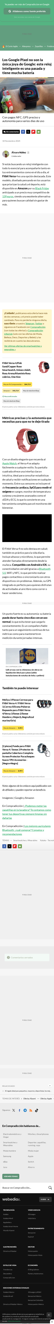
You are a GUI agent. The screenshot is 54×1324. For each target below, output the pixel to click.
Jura (5, 1167)
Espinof (31, 1237)
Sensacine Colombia (35, 1300)
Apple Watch (9, 463)
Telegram (29, 323)
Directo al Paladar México (12, 1304)
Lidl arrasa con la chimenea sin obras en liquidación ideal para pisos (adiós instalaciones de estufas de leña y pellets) (25, 672)
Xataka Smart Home (10, 1226)
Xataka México (8, 1292)
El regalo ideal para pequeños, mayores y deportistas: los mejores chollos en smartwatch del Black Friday (28, 1091)
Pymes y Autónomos (35, 1274)
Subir (43, 1199)
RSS (31, 1110)
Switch (31, 1161)
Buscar (50, 1187)
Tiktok (36, 1110)
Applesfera (7, 1222)
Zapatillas (39, 46)
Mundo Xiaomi (8, 1230)
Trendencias (7, 1269)
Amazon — (11, 391)
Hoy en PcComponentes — (17, 384)
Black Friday (42, 188)
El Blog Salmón (33, 1269)
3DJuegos (31, 1214)
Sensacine (31, 1233)
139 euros (7, 196)
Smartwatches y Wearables (25, 840)
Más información (14, 1321)
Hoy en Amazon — (13, 728)
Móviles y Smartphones (38, 1134)
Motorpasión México (36, 1304)
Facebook (23, 132)
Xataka (5, 1214)
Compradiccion (9, 1278)
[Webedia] (11, 1201)
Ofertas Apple (46, 1098)
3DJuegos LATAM (34, 1292)
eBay (5, 1161)
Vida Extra (32, 1218)
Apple (30, 1156)
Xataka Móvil (8, 1218)
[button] (20, 152)
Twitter (28, 132)
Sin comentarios (12, 132)
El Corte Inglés (12, 46)
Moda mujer (33, 1151)
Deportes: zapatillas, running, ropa (37, 1143)
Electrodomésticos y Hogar (12, 1135)
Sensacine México (34, 1296)
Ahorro (31, 1167)
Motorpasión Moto (35, 1255)
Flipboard (33, 132)
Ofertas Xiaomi (29, 1098)
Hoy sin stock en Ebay (31, 391)
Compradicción (38, 327)
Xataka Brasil (8, 1296)
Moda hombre (9, 1151)
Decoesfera (7, 1274)
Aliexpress (26, 46)
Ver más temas (11, 1176)
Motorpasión (33, 1251)
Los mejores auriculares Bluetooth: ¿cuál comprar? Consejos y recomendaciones (26, 830)
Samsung (7, 1156)
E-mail (39, 132)
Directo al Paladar (10, 1251)
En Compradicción (14, 666)
